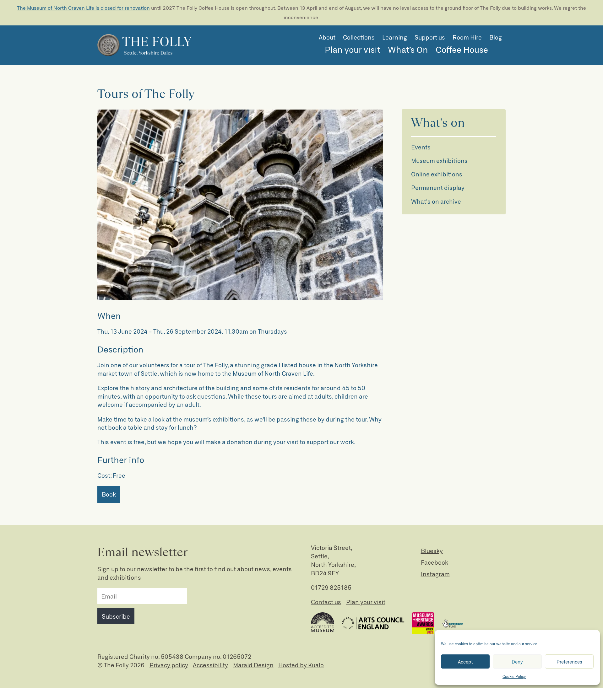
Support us (430, 37)
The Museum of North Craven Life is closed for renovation (83, 8)
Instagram (435, 574)
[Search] (499, 50)
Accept (465, 661)
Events (421, 147)
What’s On (408, 49)
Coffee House (462, 49)
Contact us (326, 601)
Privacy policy (168, 665)
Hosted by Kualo (301, 665)
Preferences (569, 661)
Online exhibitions (436, 174)
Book (109, 494)
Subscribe (116, 616)
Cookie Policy (514, 676)
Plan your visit (352, 49)
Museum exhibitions (439, 160)
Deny (517, 661)
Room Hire (467, 37)
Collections (359, 37)
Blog (495, 37)
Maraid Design (253, 665)
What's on (438, 123)
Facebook (434, 562)
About (327, 37)
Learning (394, 37)
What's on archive (436, 201)
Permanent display (437, 187)
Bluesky (432, 550)
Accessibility (210, 665)
